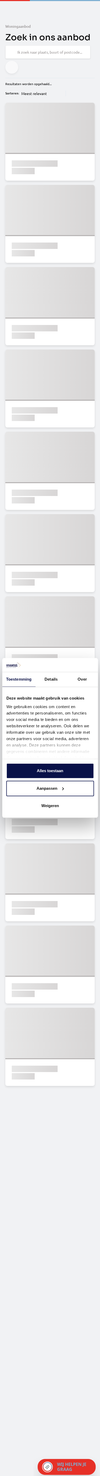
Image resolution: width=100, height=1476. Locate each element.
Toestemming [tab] (18, 679)
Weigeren (50, 806)
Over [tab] (82, 679)
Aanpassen (47, 788)
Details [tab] (51, 679)
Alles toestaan (50, 771)
